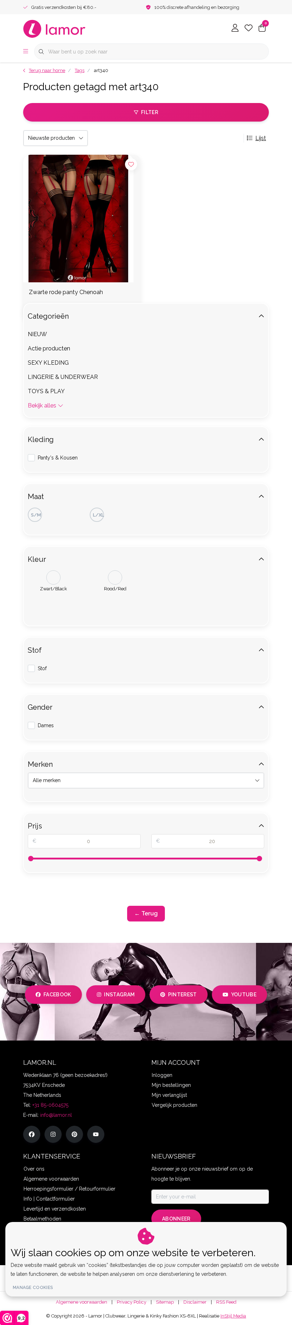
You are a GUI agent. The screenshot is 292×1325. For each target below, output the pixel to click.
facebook (57, 994)
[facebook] (31, 1134)
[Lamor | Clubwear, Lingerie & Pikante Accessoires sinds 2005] (54, 28)
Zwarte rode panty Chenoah (66, 292)
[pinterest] (74, 1134)
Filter (149, 112)
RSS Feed (226, 1302)
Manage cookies (33, 1287)
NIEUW (37, 334)
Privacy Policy (131, 1302)
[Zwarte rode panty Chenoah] (82, 218)
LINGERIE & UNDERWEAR (63, 377)
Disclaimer (195, 1302)
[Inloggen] (235, 28)
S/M (36, 515)
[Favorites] (248, 28)
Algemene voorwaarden (81, 1302)
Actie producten (49, 348)
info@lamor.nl (56, 1115)
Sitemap (165, 1302)
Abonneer (176, 1219)
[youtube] (95, 1134)
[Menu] (25, 51)
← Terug (146, 913)
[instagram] (53, 1134)
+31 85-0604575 (50, 1105)
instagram (119, 994)
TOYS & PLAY (46, 391)
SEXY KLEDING (48, 362)
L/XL (98, 515)
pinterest (182, 994)
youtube (243, 994)
